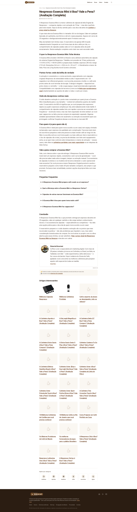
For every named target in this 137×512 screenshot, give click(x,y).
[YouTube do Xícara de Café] (102, 494)
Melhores (89, 2)
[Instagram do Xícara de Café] (99, 494)
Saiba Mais (53, 264)
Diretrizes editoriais (44, 504)
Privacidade (72, 504)
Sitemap (52, 504)
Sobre (100, 2)
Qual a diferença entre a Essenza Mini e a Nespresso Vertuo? (64, 188)
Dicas (95, 2)
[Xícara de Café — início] (29, 2)
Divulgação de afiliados (61, 504)
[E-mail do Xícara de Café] (106, 494)
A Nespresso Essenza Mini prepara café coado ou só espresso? (65, 182)
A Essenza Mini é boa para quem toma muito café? (60, 200)
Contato (106, 2)
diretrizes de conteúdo (57, 273)
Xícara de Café (36, 508)
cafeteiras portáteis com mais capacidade (68, 142)
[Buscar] (111, 2)
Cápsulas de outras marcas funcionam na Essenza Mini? (62, 194)
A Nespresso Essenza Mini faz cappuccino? (58, 207)
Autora (35, 504)
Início (40, 8)
